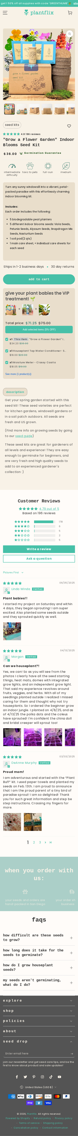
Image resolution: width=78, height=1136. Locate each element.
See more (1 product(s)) (18, 374)
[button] (69, 126)
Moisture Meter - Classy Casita (34, 362)
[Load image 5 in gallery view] (59, 109)
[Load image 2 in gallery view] (22, 109)
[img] (12, 583)
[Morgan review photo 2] (33, 737)
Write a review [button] (39, 549)
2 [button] (34, 842)
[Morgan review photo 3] (53, 737)
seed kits (12, 125)
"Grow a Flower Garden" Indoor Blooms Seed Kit (47, 339)
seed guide (23, 436)
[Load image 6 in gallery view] (72, 109)
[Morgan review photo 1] (12, 737)
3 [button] (40, 842)
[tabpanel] (39, 436)
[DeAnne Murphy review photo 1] (12, 822)
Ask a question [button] (39, 558)
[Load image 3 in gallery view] (34, 109)
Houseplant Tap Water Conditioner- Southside (39, 351)
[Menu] (5, 13)
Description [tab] (15, 392)
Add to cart (39, 279)
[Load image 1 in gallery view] (9, 109)
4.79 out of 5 (49, 509)
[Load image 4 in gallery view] (47, 109)
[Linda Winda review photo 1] (12, 631)
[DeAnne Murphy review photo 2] (33, 822)
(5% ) (39, 329)
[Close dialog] (74, 1059)
